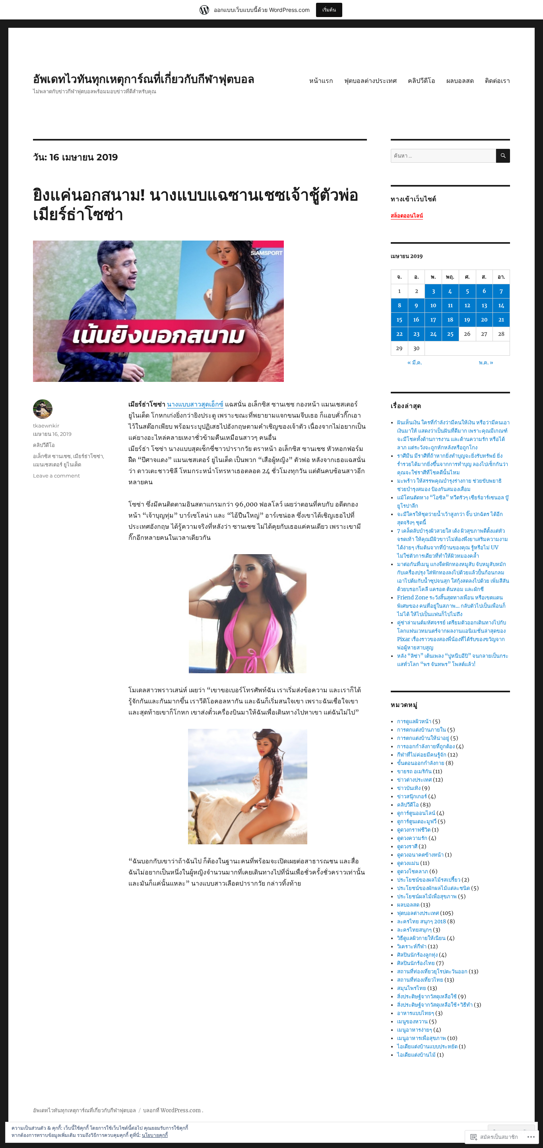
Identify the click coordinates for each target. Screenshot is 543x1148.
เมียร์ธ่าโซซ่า (88, 456)
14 (501, 305)
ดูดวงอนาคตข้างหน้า (420, 854)
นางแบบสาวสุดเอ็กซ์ (195, 404)
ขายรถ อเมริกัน (414, 771)
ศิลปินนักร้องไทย (416, 963)
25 (450, 334)
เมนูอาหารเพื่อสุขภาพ (421, 1038)
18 (450, 319)
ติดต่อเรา (497, 81)
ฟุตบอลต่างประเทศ (370, 81)
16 (416, 319)
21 (501, 319)
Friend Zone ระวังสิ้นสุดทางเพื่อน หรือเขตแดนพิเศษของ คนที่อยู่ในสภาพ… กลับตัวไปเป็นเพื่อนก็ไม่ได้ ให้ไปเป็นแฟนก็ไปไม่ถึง (451, 606)
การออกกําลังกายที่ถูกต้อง (426, 746)
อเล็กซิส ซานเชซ (52, 456)
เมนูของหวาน (412, 1021)
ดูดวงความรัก (412, 838)
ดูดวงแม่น (408, 863)
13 (484, 305)
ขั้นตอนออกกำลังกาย (420, 763)
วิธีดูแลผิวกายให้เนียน (421, 938)
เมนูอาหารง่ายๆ (414, 1030)
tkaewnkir (46, 425)
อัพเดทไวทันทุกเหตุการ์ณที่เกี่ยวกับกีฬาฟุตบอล (143, 79)
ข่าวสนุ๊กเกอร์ (412, 796)
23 (416, 334)
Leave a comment (56, 475)
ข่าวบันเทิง (409, 788)
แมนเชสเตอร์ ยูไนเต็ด (57, 464)
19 (467, 319)
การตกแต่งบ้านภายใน (421, 729)
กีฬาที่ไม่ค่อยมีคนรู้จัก (421, 754)
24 (433, 334)
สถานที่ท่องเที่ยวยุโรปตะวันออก (432, 971)
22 (399, 334)
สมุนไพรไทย (411, 988)
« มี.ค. (414, 362)
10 (433, 305)
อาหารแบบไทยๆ (415, 1013)
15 (399, 319)
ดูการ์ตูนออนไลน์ (416, 813)
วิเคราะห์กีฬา (412, 946)
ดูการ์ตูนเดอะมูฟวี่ (416, 821)
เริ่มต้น (329, 10)
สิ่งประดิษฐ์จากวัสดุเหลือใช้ (427, 996)
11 (450, 305)
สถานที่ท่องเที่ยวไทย (420, 980)
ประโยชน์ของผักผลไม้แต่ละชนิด (433, 888)
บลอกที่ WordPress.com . (173, 1110)
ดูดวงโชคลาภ (412, 871)
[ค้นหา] (503, 156)
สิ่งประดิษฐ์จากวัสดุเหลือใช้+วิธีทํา (435, 1005)
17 (433, 319)
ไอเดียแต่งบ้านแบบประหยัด (427, 1046)
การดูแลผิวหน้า (414, 721)
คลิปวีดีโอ (421, 81)
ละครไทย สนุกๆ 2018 (421, 921)
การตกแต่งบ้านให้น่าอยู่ (423, 738)
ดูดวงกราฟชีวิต (414, 829)
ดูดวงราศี (407, 846)
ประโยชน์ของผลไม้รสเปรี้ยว (428, 879)
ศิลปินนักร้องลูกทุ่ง (417, 955)
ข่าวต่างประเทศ (414, 779)
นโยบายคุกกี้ (155, 1135)
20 (484, 319)
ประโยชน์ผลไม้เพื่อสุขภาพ (427, 896)
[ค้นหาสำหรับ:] (443, 155)
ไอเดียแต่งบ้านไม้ (416, 1055)
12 (467, 305)
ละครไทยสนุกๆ (414, 929)
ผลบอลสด (460, 81)
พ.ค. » (486, 362)
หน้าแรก (321, 81)
